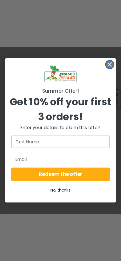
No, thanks (60, 190)
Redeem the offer (60, 174)
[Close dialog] (110, 64)
